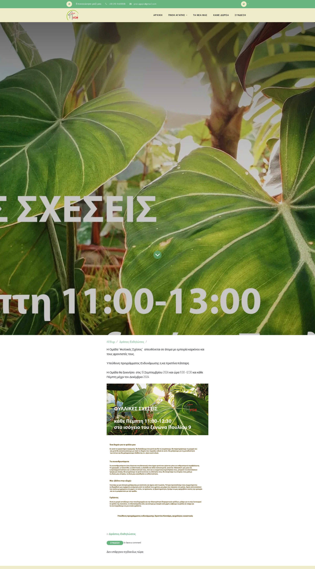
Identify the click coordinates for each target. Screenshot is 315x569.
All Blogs (111, 341)
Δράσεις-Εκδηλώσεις (131, 341)
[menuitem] (158, 15)
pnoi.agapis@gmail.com (145, 3)
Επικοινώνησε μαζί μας (88, 3)
